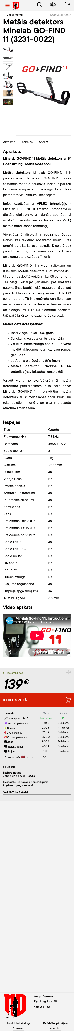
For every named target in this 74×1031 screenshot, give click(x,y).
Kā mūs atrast (42, 1007)
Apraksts (9, 142)
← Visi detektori (13, 15)
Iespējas (27, 142)
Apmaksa (55, 1028)
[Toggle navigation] (7, 5)
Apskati (44, 142)
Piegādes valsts (12, 757)
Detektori (18, 1028)
